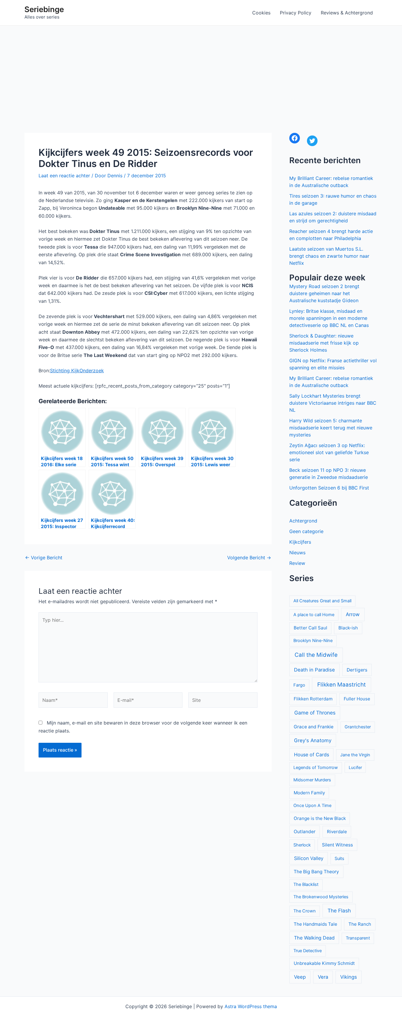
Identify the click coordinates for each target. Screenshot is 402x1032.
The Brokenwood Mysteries (320, 896)
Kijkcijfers (300, 542)
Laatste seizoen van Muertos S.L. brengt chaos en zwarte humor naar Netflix (329, 256)
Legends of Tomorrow (315, 767)
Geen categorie (306, 531)
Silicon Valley (308, 858)
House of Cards (311, 755)
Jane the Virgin (355, 755)
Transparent (358, 938)
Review (297, 563)
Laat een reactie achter (64, 175)
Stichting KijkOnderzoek (77, 370)
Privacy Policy (295, 13)
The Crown (304, 911)
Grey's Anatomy (312, 740)
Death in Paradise (314, 670)
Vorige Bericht (43, 557)
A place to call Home (313, 614)
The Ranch (359, 924)
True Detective (307, 950)
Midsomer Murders (312, 780)
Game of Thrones (314, 713)
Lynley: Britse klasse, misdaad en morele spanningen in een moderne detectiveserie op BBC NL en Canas (329, 318)
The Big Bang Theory (316, 871)
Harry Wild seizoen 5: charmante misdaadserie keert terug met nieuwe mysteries (330, 428)
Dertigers (357, 670)
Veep (300, 977)
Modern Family (309, 793)
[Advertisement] (201, 70)
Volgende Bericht (249, 557)
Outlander (304, 831)
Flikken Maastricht (341, 684)
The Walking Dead (314, 938)
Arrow (353, 614)
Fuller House (357, 699)
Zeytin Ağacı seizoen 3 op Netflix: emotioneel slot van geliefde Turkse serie (329, 452)
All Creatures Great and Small (322, 600)
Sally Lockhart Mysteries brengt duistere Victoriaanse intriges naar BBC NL (332, 403)
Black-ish (348, 628)
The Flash (339, 910)
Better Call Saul (310, 628)
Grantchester (358, 727)
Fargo (299, 685)
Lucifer (355, 767)
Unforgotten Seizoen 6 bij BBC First (329, 488)
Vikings (348, 977)
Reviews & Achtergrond (347, 13)
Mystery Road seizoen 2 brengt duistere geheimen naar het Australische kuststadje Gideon (324, 293)
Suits (339, 858)
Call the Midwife (316, 654)
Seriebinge (44, 9)
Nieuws (297, 552)
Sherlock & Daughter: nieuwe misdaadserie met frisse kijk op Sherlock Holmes (324, 343)
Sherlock (302, 845)
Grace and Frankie (313, 727)
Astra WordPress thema (251, 1006)
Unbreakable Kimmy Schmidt (324, 963)
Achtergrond (303, 521)
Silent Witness (337, 845)
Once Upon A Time (312, 805)
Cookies (261, 13)
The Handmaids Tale (315, 924)
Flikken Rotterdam (313, 699)
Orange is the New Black (320, 818)
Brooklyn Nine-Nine (313, 640)
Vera (323, 977)
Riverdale (337, 831)
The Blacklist (305, 884)
